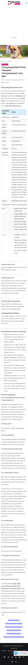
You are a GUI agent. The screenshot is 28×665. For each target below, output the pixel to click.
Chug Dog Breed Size (14, 633)
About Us (4, 650)
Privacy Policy (22, 650)
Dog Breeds (9, 61)
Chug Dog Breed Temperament (14, 637)
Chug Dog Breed (14, 620)
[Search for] (26, 3)
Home (4, 61)
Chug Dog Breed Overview (14, 627)
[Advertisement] (14, 23)
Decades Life (6, 79)
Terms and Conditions (13, 650)
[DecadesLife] (14, 3)
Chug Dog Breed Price (14, 630)
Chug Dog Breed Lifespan (14, 623)
